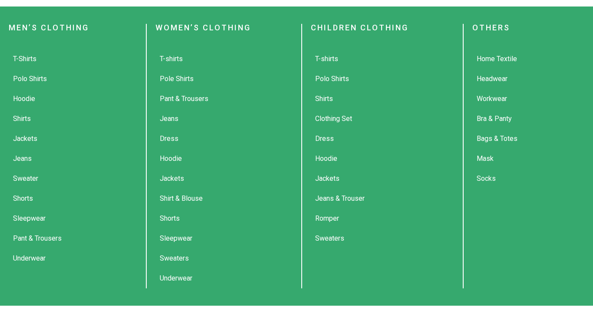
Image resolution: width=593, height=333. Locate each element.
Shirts (22, 118)
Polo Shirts (30, 79)
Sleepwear (29, 218)
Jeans (22, 158)
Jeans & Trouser (340, 198)
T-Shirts (24, 59)
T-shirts (171, 59)
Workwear (492, 99)
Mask (485, 158)
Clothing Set (333, 118)
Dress (169, 138)
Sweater (25, 178)
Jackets (25, 138)
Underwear (29, 258)
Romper (327, 218)
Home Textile (497, 59)
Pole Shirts (177, 79)
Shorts (23, 198)
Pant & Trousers (37, 238)
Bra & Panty (494, 118)
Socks (486, 178)
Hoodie (24, 99)
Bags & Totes (497, 138)
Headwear (492, 79)
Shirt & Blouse (181, 198)
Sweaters (174, 258)
